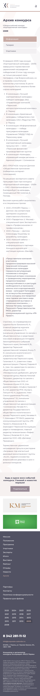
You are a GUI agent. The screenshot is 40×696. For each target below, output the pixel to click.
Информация (12, 39)
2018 (21, 614)
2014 (21, 618)
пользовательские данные (12, 683)
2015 (14, 618)
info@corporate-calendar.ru (14, 641)
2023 (21, 610)
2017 (29, 614)
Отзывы (6, 568)
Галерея (10, 45)
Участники (11, 51)
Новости (7, 572)
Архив (6, 576)
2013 (29, 618)
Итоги (6, 556)
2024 (14, 610)
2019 (14, 614)
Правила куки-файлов (13, 599)
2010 (21, 621)
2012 (7, 621)
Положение (8, 541)
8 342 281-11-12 (14, 636)
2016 (7, 618)
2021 (7, 614)
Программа (8, 544)
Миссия (6, 537)
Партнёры (8, 587)
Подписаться (20, 489)
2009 (28, 621)
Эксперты (7, 552)
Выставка (7, 560)
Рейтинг (7, 564)
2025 (7, 610)
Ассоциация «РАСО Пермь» (23, 654)
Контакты (7, 591)
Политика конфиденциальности (18, 595)
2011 (14, 621)
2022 (29, 610)
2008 (6, 625)
